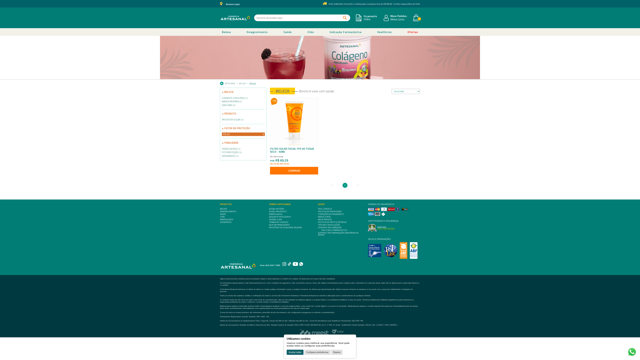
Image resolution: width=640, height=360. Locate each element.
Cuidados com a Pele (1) (235, 98)
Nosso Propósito (278, 211)
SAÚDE (223, 214)
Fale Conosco (325, 209)
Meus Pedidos (398, 16)
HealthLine (384, 32)
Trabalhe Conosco (278, 222)
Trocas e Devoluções (329, 225)
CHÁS (222, 217)
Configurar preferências (317, 352)
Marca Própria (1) (232, 101)
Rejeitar (336, 352)
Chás (311, 32)
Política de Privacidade (330, 211)
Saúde (288, 32)
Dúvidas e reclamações (330, 227)
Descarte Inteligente (280, 217)
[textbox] (302, 17)
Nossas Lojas (233, 4)
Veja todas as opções (263, 134)
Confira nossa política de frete (407, 4)
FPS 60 (253, 83)
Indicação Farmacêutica (346, 32)
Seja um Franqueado (279, 225)
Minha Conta (397, 19)
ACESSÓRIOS (225, 222)
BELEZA (223, 209)
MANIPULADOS (226, 219)
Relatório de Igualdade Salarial (285, 227)
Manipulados (275, 214)
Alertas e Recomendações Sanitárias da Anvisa (338, 234)
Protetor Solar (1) (233, 119)
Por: (301, 329)
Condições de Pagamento (331, 214)
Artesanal (230, 83)
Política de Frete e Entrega (332, 222)
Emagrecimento (257, 32)
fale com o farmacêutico (334, 230)
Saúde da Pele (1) (231, 148)
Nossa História (276, 209)
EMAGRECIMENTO (228, 211)
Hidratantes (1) (230, 156)
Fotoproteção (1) (232, 152)
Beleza (226, 32)
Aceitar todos (295, 352)
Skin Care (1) (228, 105)
